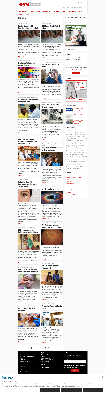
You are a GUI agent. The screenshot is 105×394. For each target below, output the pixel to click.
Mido (67, 158)
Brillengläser (45, 363)
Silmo (76, 163)
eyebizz (20, 14)
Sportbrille (71, 164)
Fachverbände (74, 149)
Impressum (69, 185)
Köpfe (43, 356)
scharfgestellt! (23, 11)
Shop (79, 11)
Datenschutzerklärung (78, 70)
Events (64, 11)
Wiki (85, 7)
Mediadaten (76, 7)
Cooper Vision (80, 142)
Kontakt (71, 7)
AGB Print (69, 193)
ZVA (79, 168)
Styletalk (79, 165)
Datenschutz (69, 187)
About (68, 7)
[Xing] (83, 2)
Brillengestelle (72, 136)
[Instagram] (81, 2)
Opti (68, 161)
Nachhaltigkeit (71, 160)
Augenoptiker (76, 133)
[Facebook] (78, 2)
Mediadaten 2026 (70, 183)
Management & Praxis (75, 155)
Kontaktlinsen (74, 152)
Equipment (69, 145)
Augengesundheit (80, 131)
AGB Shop (69, 189)
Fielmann (72, 150)
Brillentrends (71, 142)
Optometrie (75, 161)
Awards (74, 134)
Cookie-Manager (70, 196)
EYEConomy (56, 11)
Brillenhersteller (78, 138)
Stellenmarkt (45, 367)
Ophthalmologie (82, 159)
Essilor (74, 145)
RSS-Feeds (69, 181)
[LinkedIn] (85, 2)
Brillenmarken (74, 140)
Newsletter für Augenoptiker (73, 177)
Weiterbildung (72, 166)
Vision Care (46, 11)
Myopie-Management (75, 158)
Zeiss (75, 168)
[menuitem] (23, 11)
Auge (68, 131)
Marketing (81, 156)
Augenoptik (70, 133)
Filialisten (78, 150)
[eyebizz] (30, 4)
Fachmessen (73, 147)
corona (69, 143)
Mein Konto (63, 7)
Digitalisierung (77, 143)
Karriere (72, 11)
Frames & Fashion (35, 11)
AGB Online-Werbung (72, 191)
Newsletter (81, 7)
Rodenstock (70, 163)
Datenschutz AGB (71, 194)
